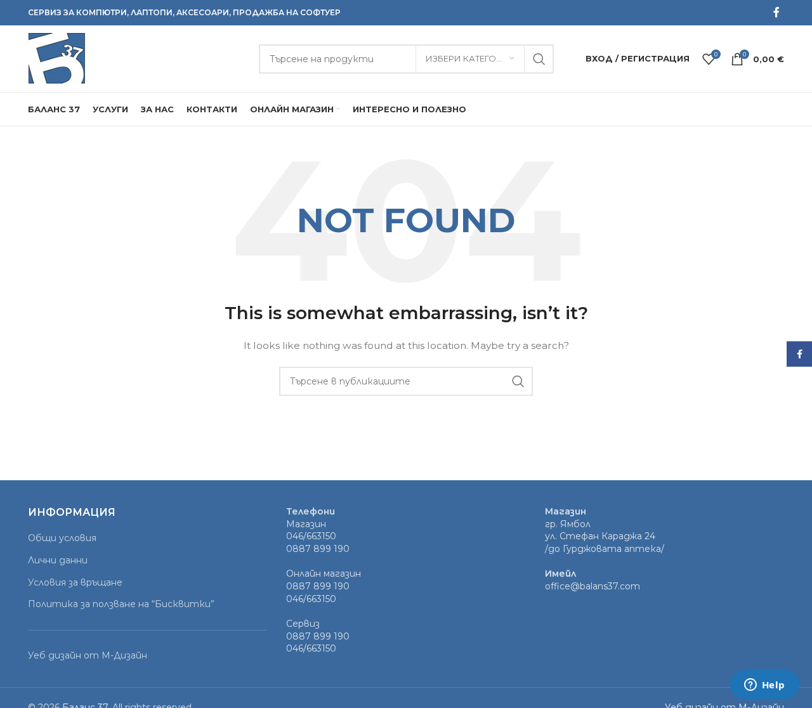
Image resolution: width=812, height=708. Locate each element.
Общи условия (62, 538)
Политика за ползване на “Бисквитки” (121, 604)
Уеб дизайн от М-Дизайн (87, 655)
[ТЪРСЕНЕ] (539, 59)
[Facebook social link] (776, 12)
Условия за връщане (75, 582)
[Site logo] (56, 57)
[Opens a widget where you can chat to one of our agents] (764, 686)
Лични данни (58, 560)
